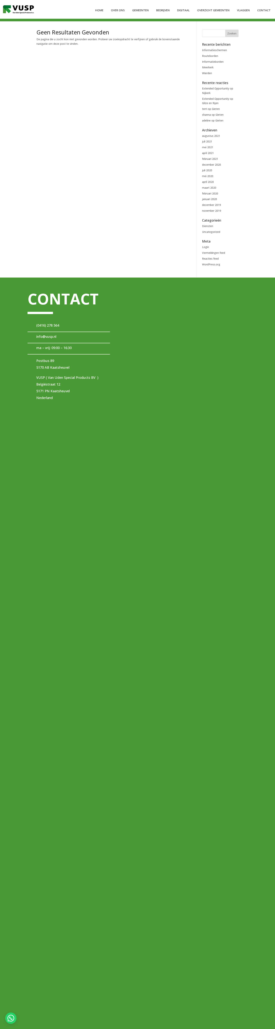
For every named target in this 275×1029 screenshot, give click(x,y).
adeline (206, 120)
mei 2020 (207, 176)
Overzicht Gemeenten (213, 10)
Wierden (207, 73)
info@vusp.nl (46, 336)
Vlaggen (243, 10)
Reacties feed (210, 258)
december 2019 (211, 205)
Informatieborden (213, 61)
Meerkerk (207, 67)
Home (99, 10)
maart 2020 (209, 187)
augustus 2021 (211, 136)
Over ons (118, 10)
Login (205, 247)
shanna (206, 114)
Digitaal (183, 10)
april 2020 (208, 182)
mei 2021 (207, 147)
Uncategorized (211, 232)
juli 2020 (207, 170)
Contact (264, 10)
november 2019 (211, 210)
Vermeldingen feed (213, 253)
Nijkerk (206, 93)
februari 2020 (210, 193)
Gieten (216, 109)
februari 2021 (210, 159)
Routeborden (210, 56)
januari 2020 (209, 199)
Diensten (207, 226)
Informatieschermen (214, 50)
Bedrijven (163, 10)
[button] (10, 1018)
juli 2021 (207, 141)
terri (204, 109)
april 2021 (208, 153)
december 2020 (211, 164)
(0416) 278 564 (47, 325)
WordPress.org (211, 264)
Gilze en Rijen (210, 103)
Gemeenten (140, 10)
